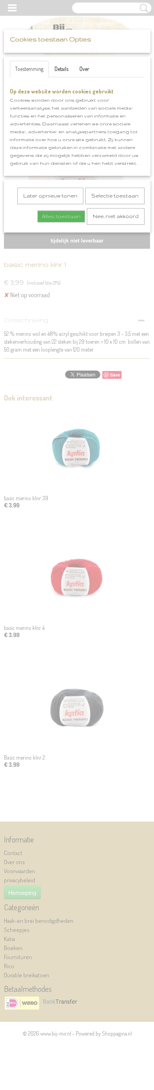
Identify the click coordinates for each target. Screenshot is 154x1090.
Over (84, 68)
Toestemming (29, 68)
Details (61, 68)
